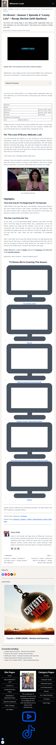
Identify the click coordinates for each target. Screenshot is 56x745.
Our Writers (9, 709)
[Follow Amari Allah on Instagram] (15, 548)
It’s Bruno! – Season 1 (20, 519)
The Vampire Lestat (29, 303)
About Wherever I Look (9, 681)
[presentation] (29, 610)
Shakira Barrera (37, 519)
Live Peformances (46, 687)
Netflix (29, 519)
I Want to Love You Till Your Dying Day (29, 382)
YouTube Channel (14, 252)
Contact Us (9, 686)
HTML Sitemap (9, 705)
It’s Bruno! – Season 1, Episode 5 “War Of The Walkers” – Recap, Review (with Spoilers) (41, 559)
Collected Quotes (46, 683)
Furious (29, 500)
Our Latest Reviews (46, 695)
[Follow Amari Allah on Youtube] (18, 548)
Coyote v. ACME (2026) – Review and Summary (28, 638)
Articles (46, 676)
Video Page (46, 703)
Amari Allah (8, 30)
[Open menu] (53, 4)
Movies (46, 691)
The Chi (29, 343)
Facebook (38, 250)
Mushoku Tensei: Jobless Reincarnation (29, 421)
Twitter (24, 250)
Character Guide (46, 679)
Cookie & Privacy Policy (9, 691)
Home (5, 9)
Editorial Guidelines (9, 702)
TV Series (46, 699)
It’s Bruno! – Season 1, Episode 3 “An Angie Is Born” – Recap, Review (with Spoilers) (15, 559)
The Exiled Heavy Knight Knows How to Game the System (29, 460)
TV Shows (11, 9)
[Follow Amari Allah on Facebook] (12, 548)
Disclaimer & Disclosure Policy (9, 697)
